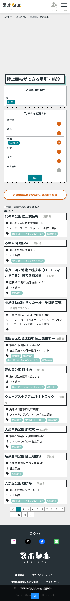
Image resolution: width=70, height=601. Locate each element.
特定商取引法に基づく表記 (24, 581)
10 (62, 509)
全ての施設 (21, 16)
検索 (35, 177)
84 (24, 514)
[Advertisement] (35, 47)
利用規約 (19, 575)
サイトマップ (53, 581)
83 (19, 514)
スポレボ (8, 16)
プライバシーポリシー (43, 575)
